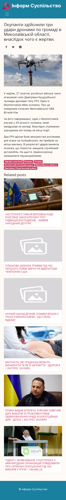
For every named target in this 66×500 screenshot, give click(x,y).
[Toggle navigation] (7, 14)
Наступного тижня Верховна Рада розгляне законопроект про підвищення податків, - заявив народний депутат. (29, 219)
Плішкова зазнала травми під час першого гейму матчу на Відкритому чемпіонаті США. (31, 268)
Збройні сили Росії (13, 161)
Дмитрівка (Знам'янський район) (21, 168)
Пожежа (28, 161)
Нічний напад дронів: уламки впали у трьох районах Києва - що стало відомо (32, 317)
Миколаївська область (46, 165)
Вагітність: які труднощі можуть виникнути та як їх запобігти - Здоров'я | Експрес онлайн (32, 365)
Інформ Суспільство (36, 5)
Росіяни (38, 161)
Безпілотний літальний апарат (19, 165)
